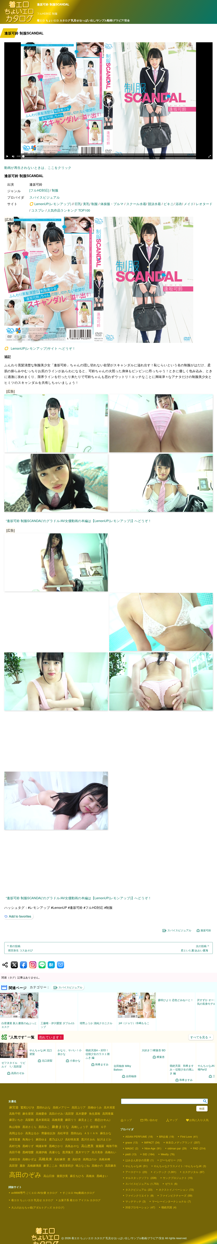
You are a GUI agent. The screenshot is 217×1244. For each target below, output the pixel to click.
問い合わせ (149, 1120)
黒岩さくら (29, 1127)
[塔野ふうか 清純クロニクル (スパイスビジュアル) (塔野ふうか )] (97, 1017)
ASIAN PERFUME (136, 1136)
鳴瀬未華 (41, 1146)
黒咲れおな (44, 1107)
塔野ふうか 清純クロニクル (96, 1023)
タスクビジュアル (136, 1189)
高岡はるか (16, 1133)
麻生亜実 (28, 1113)
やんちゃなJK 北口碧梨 (41, 1067)
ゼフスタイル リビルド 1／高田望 (13, 1064)
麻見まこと (85, 1120)
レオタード (204, 203)
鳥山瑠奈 (14, 1127)
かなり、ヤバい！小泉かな (69, 1067)
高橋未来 (45, 1158)
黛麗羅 (100, 1146)
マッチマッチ (133, 1201)
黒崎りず (28, 1146)
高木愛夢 (81, 1113)
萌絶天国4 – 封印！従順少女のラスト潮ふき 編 (98, 1069)
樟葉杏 (161, 1069)
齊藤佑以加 (48, 1133)
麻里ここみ (50, 1165)
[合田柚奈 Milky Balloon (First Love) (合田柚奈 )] (126, 1060)
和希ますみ (101, 1080)
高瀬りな (54, 1152)
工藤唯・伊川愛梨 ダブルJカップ (58, 1025)
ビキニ (169, 203)
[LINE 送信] (42, 964)
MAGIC (129, 1148)
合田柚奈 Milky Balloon (122, 1067)
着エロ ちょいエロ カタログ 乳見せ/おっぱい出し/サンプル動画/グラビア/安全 (83, 20)
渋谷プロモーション (137, 1207)
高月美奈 (97, 1152)
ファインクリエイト (137, 1195)
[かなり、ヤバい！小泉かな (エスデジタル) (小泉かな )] (69, 1060)
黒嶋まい (102, 1176)
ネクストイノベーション (173, 1189)
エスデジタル (190, 1171)
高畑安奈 (14, 1159)
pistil (128, 1154)
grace (128, 1142)
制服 (55, 190)
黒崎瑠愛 (28, 1152)
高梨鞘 (29, 1120)
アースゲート (133, 1171)
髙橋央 (90, 1176)
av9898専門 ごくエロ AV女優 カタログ (34, 1192)
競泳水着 (154, 203)
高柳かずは (29, 1159)
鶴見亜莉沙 (66, 1165)
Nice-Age (150, 1148)
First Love (186, 1136)
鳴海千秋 (111, 1146)
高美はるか (32, 1133)
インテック (160, 1171)
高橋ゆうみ (95, 1107)
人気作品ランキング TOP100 (68, 210)
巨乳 (78, 203)
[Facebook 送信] (23, 964)
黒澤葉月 (68, 1152)
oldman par (174, 1148)
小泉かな (75, 1076)
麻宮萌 (94, 1127)
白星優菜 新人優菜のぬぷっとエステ (19, 1025)
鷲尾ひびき (28, 1107)
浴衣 (179, 203)
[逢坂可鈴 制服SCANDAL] (108, 280)
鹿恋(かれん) (102, 1120)
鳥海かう (28, 1139)
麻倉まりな (60, 1126)
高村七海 (14, 1146)
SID (145, 1154)
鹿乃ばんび (56, 1139)
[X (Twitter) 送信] (14, 964)
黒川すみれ (88, 1139)
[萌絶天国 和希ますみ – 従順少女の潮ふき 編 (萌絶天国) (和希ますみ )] (182, 1060)
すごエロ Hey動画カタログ (79, 1192)
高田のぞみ (17, 1073)
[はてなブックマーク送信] (51, 964)
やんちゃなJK (133, 1165)
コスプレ (38, 210)
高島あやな (72, 1146)
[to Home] (19, 21)
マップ (171, 1120)
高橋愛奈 (41, 1113)
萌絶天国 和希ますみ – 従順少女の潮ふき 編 (182, 1069)
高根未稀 (104, 1159)
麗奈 (22, 1165)
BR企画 (163, 1136)
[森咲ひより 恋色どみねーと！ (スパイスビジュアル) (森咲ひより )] (175, 1017)
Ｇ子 (103, 1127)
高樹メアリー (61, 1107)
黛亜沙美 (62, 1176)
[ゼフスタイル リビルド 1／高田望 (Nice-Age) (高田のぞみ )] (13, 1057)
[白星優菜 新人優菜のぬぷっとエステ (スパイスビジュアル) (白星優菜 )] (19, 1017)
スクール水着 (136, 203)
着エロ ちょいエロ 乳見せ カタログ (32, 1199)
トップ (126, 1120)
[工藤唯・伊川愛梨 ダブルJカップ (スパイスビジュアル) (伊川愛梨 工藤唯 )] (58, 1017)
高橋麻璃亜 (34, 1165)
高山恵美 (87, 1146)
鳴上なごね (83, 1165)
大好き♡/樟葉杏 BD (153, 1062)
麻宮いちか (16, 1120)
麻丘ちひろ (77, 1176)
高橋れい (110, 1152)
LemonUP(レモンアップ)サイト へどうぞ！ (43, 348)
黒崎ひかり (56, 1146)
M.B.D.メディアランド (179, 1142)
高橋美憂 (57, 1120)
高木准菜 (109, 1107)
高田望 (13, 1165)
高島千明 (14, 1113)
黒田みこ (44, 1127)
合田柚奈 (131, 1076)
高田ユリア (79, 1107)
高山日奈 (49, 1176)
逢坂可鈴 (205, 930)
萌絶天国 (166, 1207)
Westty (165, 1154)
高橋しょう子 (79, 1127)
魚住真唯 (94, 1113)
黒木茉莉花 (43, 1120)
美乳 (86, 203)
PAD (195, 1148)
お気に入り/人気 (197, 1120)
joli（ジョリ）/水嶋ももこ (134, 1023)
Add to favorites (20, 916)
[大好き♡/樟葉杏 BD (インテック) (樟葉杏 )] (154, 1056)
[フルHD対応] (39, 190)
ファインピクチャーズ (173, 1195)
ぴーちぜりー (168, 1160)
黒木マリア (83, 1152)
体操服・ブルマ (112, 203)
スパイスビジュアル (44, 197)
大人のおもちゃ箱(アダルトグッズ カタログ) (37, 1207)
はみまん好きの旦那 (137, 1160)
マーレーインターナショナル (169, 1201)
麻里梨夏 (14, 1139)
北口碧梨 (47, 1076)
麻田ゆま (41, 1139)
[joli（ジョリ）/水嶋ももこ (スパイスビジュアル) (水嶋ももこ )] (136, 1017)
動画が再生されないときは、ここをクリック (37, 167)
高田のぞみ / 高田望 (61, 1113)
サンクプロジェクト (175, 1177)
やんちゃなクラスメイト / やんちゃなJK (178, 1165)
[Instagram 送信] (32, 964)
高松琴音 (63, 1133)
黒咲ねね (76, 1133)
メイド (189, 203)
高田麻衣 (110, 1165)
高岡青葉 (108, 1113)
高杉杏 (76, 1159)
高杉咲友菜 (72, 1139)
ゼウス (169, 1183)
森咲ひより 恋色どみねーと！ (175, 1023)
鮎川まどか (104, 1139)
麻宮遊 (13, 1107)
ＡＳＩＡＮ (91, 1133)
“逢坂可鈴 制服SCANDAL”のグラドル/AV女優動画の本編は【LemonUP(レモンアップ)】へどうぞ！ (78, 520)
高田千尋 (14, 1152)
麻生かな (105, 1133)
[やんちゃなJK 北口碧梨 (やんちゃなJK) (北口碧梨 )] (41, 1060)
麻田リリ (70, 1120)
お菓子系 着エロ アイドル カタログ (79, 1199)
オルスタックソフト (137, 1177)
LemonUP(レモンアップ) (52, 203)
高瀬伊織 (41, 1152)
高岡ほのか (90, 1159)
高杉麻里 (59, 1159)
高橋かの (97, 1165)
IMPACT (149, 1142)
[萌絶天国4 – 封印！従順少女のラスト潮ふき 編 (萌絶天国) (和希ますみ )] (97, 1060)
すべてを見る (201, 1037)
